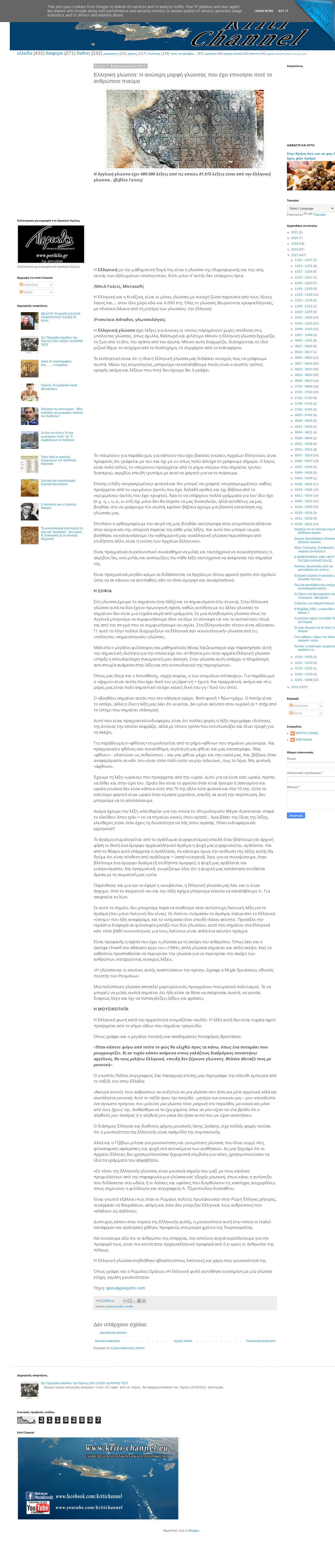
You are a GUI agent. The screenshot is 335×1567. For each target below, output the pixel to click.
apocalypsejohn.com (125, 1288)
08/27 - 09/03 (304, 363)
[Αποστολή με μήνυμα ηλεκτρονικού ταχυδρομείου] (125, 1300)
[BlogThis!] (130, 1300)
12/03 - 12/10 (304, 283)
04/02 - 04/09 (304, 478)
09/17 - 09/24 (304, 346)
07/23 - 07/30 (304, 392)
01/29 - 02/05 (304, 657)
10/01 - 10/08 (304, 335)
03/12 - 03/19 (304, 495)
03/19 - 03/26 (304, 489)
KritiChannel (304, 739)
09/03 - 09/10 (304, 357)
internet (254, 53)
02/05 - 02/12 (304, 524)
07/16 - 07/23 (304, 398)
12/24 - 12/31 (304, 266)
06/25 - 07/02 (304, 415)
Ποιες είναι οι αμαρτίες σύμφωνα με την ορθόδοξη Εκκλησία (58, 460)
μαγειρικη (110, 53)
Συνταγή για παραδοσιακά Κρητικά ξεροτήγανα (58, 482)
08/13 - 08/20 (304, 375)
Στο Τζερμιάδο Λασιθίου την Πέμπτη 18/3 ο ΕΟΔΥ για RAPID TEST (62, 341)
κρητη (132, 53)
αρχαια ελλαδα (233, 53)
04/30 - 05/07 (304, 461)
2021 (295, 232)
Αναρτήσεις (30, 285)
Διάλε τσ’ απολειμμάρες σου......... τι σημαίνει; (56, 363)
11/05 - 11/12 (304, 306)
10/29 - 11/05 (304, 312)
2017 (295, 255)
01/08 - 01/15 (304, 674)
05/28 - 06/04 (304, 438)
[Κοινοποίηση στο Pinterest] (144, 1300)
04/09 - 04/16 (304, 472)
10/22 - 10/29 (304, 317)
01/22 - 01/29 (304, 662)
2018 (295, 249)
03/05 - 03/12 (304, 501)
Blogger (194, 1530)
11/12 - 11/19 (304, 300)
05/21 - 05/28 (304, 444)
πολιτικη (153, 53)
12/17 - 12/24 (304, 271)
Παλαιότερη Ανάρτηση (260, 1341)
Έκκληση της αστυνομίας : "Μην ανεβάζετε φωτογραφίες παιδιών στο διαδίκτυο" (62, 412)
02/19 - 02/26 (304, 513)
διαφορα (54, 53)
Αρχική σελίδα (183, 1341)
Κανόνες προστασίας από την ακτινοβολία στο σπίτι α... (313, 568)
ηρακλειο (211, 53)
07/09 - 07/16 (304, 403)
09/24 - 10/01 (304, 340)
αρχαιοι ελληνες (275, 53)
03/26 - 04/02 (304, 484)
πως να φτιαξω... (183, 53)
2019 (295, 243)
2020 (295, 238)
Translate (319, 214)
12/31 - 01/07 (304, 260)
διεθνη (83, 53)
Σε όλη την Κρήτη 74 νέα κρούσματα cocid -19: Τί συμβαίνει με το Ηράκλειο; (58, 436)
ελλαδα (24, 53)
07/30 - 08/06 (304, 386)
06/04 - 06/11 (304, 432)
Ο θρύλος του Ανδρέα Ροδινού (314, 603)
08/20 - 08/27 (304, 369)
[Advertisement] (185, 232)
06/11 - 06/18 (304, 426)
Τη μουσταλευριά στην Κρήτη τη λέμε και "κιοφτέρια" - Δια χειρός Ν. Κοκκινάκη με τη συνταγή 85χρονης (62, 534)
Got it (283, 11)
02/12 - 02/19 (304, 518)
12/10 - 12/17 (304, 277)
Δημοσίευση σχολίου (113, 1332)
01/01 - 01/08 (304, 680)
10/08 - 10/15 (304, 329)
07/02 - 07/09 (304, 409)
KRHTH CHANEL (307, 733)
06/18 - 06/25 (304, 421)
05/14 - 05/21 (304, 449)
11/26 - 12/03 (304, 289)
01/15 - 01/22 (304, 668)
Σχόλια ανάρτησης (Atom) (127, 1348)
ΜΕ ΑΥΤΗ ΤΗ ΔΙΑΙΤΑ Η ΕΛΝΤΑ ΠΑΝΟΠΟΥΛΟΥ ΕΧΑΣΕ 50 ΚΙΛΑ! (60, 317)
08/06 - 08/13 (304, 381)
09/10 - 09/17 (304, 352)
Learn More (263, 11)
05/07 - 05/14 (304, 455)
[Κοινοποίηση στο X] (134, 1300)
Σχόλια (27, 292)
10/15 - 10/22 (304, 323)
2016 (295, 687)
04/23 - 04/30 (304, 467)
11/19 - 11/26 (304, 294)
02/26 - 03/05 (304, 507)
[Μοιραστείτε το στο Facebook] (139, 1300)
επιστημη (296, 54)
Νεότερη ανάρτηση (107, 1341)
